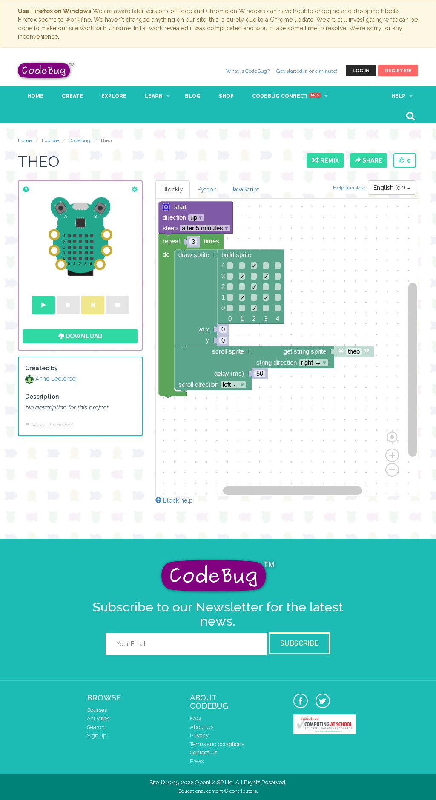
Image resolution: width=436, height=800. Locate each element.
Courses (97, 710)
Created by (41, 368)
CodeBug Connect (285, 96)
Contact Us (203, 752)
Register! (398, 71)
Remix (328, 160)
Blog (193, 96)
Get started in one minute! (306, 71)
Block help (177, 500)
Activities (98, 718)
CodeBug (46, 70)
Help (398, 96)
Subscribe (299, 643)
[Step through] (92, 305)
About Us (201, 727)
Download (83, 336)
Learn (154, 96)
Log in (361, 71)
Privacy (199, 735)
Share (371, 160)
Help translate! (350, 188)
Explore (113, 96)
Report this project (51, 425)
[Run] (43, 305)
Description (42, 396)
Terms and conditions (217, 744)
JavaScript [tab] (245, 189)
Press (197, 761)
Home (35, 96)
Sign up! (97, 735)
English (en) (390, 187)
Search (96, 727)
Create (72, 96)
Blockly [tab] (172, 189)
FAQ (195, 718)
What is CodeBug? (248, 71)
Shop (226, 96)
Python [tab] (207, 189)
